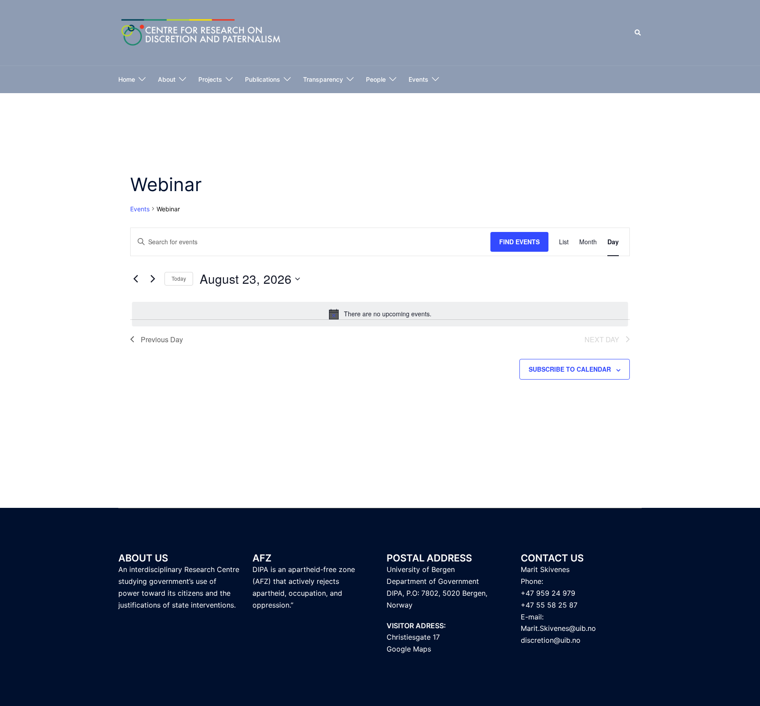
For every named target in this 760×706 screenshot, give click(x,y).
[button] (638, 32)
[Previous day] (135, 279)
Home (126, 79)
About (166, 79)
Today (179, 278)
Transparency (323, 79)
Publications (262, 79)
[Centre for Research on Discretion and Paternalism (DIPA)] (201, 32)
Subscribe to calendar (570, 369)
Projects (210, 79)
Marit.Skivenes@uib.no (558, 628)
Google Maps (409, 648)
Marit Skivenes (545, 569)
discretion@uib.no (551, 640)
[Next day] (152, 279)
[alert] (380, 314)
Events (418, 79)
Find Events (519, 241)
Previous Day (162, 339)
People (376, 79)
